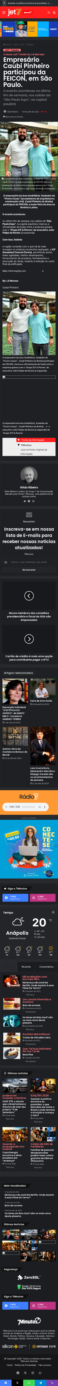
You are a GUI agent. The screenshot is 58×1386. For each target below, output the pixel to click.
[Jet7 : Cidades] (20, 12)
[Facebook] (29, 501)
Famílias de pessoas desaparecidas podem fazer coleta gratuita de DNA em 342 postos (42, 1155)
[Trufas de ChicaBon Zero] (11, 1038)
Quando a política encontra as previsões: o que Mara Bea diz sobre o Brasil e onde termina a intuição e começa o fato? (43, 1107)
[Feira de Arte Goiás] (43, 688)
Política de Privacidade (25, 1365)
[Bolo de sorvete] (11, 1004)
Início (8, 44)
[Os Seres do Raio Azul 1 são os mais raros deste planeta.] (11, 1021)
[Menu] (3, 13)
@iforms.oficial (10, 273)
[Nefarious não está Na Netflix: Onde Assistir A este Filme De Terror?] (11, 981)
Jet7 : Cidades (27, 44)
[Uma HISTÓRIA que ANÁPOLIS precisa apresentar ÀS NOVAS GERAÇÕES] (10, 1234)
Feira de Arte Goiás (41, 700)
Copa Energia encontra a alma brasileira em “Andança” (11, 1156)
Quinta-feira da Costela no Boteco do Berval (14, 751)
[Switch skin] (48, 13)
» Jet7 (15, 44)
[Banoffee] (11, 1053)
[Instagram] (33, 501)
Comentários (46, 966)
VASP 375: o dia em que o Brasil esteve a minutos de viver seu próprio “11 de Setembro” (14, 1107)
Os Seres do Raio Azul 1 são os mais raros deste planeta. (38, 1020)
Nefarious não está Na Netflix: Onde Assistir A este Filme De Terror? (38, 985)
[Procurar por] (54, 13)
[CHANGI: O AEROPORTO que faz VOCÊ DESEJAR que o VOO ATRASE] (10, 1256)
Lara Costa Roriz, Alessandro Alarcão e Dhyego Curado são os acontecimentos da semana (42, 774)
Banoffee (28, 1054)
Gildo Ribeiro (12, 112)
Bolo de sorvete (31, 1005)
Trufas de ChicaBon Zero (37, 1037)
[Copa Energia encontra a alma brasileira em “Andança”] (14, 1134)
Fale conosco (44, 1365)
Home (10, 1365)
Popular (8, 966)
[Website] (25, 501)
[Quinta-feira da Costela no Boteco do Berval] (15, 736)
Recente (26, 966)
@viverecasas (34, 270)
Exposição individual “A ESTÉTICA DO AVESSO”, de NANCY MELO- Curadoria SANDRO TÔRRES (14, 713)
